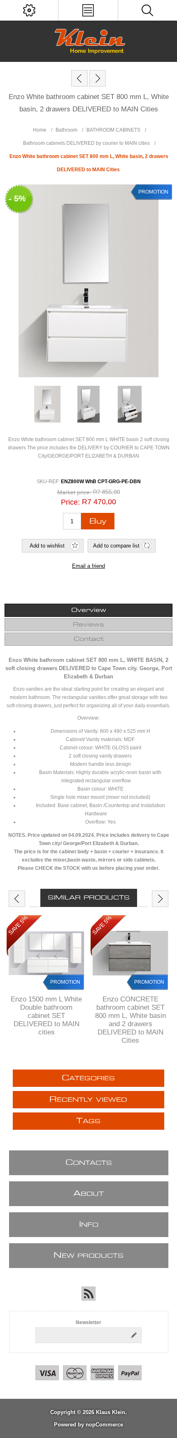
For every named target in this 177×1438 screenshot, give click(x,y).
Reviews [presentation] (88, 625)
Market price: (74, 492)
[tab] (89, 610)
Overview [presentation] (88, 610)
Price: (70, 502)
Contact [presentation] (89, 639)
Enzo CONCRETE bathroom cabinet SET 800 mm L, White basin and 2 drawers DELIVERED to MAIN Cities (130, 1019)
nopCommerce (104, 1424)
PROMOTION (65, 982)
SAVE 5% (18, 925)
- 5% (17, 198)
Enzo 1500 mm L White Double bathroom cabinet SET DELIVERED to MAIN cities (46, 1015)
